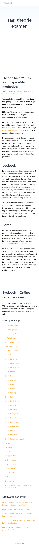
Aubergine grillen (11, 334)
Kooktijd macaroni (11, 380)
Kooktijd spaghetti (12, 414)
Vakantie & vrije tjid (8, 94)
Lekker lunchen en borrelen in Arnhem (16, 509)
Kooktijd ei (9, 376)
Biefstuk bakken (11, 338)
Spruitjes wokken (11, 473)
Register (8, 451)
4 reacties (20, 94)
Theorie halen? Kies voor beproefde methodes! (16, 82)
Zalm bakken (9, 481)
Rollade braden (10, 460)
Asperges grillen (11, 330)
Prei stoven (9, 447)
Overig (30, 91)
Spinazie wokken (11, 468)
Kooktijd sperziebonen (13, 418)
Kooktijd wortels (11, 435)
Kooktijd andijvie (11, 355)
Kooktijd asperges (11, 359)
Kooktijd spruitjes (11, 422)
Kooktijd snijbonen (12, 409)
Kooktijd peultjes (11, 393)
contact (32, 311)
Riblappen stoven (11, 456)
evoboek (19, 91)
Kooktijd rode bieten (12, 401)
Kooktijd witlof (10, 431)
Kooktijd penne (10, 388)
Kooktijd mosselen (11, 384)
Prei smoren (9, 443)
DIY (26, 91)
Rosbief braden (10, 464)
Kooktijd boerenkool (12, 367)
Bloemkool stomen (12, 342)
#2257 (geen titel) (11, 325)
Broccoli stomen (11, 346)
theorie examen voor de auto (13, 130)
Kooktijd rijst (9, 397)
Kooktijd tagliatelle (12, 426)
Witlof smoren (10, 477)
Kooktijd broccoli (11, 372)
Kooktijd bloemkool (12, 363)
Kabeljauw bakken (11, 351)
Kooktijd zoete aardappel (14, 439)
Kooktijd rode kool (12, 405)
